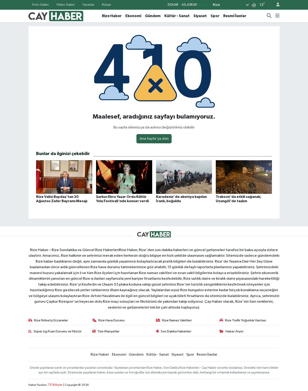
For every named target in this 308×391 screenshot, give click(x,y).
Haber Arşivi (234, 331)
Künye (106, 4)
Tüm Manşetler (108, 331)
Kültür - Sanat (177, 16)
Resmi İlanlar (234, 16)
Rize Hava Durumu (111, 320)
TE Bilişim (55, 385)
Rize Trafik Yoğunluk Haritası (245, 320)
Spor (215, 16)
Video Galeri (65, 4)
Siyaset (200, 16)
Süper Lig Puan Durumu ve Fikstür (58, 331)
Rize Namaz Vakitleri (177, 320)
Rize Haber (112, 16)
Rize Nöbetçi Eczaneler (51, 320)
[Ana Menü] (277, 16)
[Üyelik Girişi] (276, 5)
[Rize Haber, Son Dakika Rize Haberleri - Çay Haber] (55, 15)
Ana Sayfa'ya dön (154, 139)
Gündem (153, 16)
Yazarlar (88, 4)
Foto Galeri (40, 4)
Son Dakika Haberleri (176, 331)
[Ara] (269, 16)
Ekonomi (133, 16)
